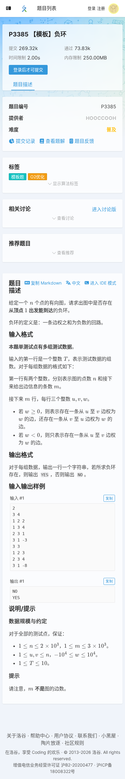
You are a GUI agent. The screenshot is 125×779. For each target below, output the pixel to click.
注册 (101, 8)
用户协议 (63, 736)
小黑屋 (108, 736)
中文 (75, 282)
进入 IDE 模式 (102, 282)
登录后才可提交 (28, 69)
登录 (92, 8)
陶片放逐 (50, 743)
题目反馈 (83, 141)
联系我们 (87, 736)
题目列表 (46, 8)
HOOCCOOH (101, 118)
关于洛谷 (16, 736)
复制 (109, 498)
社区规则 (74, 743)
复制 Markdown (46, 282)
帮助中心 (40, 736)
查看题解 (54, 141)
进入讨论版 (104, 209)
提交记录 (24, 141)
